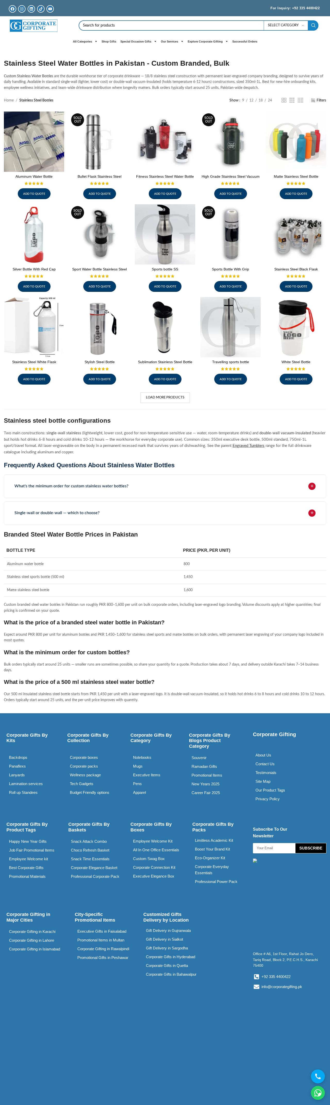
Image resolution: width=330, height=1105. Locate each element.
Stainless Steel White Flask (34, 362)
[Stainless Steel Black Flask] (296, 234)
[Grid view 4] (300, 100)
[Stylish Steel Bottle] (99, 327)
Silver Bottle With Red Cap (34, 269)
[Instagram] (22, 9)
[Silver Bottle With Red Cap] (34, 234)
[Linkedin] (31, 9)
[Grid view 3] (292, 100)
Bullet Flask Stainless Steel (99, 176)
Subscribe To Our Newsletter (270, 832)
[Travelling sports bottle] (230, 327)
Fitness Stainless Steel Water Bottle (165, 176)
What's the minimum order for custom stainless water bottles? (71, 486)
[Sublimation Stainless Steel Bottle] (165, 327)
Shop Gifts (109, 41)
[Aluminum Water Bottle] (34, 142)
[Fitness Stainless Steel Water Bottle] (165, 142)
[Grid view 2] (284, 100)
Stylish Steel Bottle (100, 362)
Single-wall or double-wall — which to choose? (57, 513)
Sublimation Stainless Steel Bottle (165, 362)
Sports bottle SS (165, 269)
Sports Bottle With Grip (230, 269)
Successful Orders (244, 41)
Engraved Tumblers (249, 446)
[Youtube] (50, 9)
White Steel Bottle (296, 362)
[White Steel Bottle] (296, 327)
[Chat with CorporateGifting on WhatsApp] (318, 1093)
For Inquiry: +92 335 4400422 (295, 8)
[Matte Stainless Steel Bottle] (296, 142)
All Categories (82, 41)
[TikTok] (41, 9)
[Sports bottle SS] (165, 234)
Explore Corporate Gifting (205, 41)
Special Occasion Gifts (135, 41)
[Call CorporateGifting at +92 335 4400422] (318, 1076)
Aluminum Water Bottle (34, 176)
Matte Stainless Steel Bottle (296, 176)
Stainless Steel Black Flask (296, 269)
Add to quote (34, 193)
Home (9, 100)
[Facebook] (12, 9)
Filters (321, 100)
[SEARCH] (313, 25)
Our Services (169, 41)
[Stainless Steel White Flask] (34, 327)
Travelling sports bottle (230, 362)
